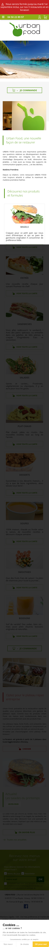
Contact (13, 919)
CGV (17, 917)
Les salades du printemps (22, 798)
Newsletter (30, 873)
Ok (40, 879)
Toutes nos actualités (16, 839)
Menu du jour (13, 873)
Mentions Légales (7, 917)
